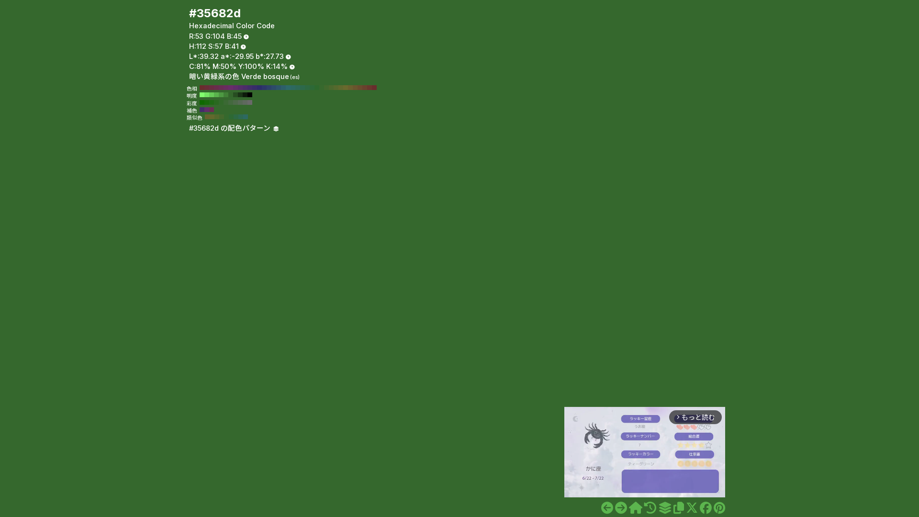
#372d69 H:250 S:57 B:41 (254, 87)
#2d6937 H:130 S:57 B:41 (312, 87)
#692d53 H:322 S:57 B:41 (211, 109)
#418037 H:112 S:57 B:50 (226, 94)
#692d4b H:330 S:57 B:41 (216, 87)
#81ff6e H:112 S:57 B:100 (202, 94)
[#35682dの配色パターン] (665, 508)
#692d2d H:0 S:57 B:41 (374, 87)
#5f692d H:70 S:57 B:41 (340, 87)
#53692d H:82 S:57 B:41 (216, 116)
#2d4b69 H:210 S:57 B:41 (273, 87)
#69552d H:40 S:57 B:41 (355, 87)
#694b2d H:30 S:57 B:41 (360, 87)
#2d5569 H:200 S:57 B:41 (278, 87)
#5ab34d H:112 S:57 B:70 (216, 94)
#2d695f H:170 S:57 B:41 (293, 87)
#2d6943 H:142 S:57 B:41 (236, 116)
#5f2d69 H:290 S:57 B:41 (235, 87)
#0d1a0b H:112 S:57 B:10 (245, 94)
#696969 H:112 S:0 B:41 (249, 102)
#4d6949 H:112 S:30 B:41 (235, 102)
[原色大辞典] (635, 508)
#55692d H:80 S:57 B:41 (336, 87)
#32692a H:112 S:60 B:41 (221, 102)
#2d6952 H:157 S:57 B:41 (240, 116)
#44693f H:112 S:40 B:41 (230, 102)
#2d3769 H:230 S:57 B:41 (264, 87)
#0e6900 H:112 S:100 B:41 (202, 102)
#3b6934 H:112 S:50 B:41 (226, 102)
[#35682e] (621, 508)
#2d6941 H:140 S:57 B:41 (307, 87)
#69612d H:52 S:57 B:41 (207, 116)
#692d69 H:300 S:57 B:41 (230, 87)
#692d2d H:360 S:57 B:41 (202, 87)
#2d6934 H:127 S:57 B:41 (231, 116)
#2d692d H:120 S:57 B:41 (316, 87)
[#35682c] (607, 508)
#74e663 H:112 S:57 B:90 (206, 94)
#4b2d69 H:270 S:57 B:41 (245, 87)
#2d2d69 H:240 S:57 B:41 (259, 87)
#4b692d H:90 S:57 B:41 (331, 87)
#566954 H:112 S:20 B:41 (240, 102)
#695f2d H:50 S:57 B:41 (350, 87)
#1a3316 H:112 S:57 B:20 (240, 94)
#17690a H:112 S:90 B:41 (206, 102)
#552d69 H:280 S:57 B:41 (240, 87)
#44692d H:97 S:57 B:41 (221, 116)
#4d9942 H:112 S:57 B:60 (221, 94)
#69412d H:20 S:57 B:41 (364, 87)
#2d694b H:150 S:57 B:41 (302, 87)
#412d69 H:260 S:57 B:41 (249, 87)
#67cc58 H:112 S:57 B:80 (211, 94)
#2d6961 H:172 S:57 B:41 (245, 116)
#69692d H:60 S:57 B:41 (345, 87)
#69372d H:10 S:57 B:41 (369, 87)
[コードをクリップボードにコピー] (678, 508)
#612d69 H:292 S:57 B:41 (206, 109)
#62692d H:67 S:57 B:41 (212, 116)
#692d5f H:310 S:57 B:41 (226, 87)
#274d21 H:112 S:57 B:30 (235, 94)
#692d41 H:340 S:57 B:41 (211, 87)
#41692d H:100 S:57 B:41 (326, 87)
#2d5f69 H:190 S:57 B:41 (283, 87)
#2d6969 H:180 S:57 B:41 (288, 87)
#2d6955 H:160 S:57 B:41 (297, 87)
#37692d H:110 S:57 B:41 (321, 87)
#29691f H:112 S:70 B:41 (216, 102)
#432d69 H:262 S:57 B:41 (202, 109)
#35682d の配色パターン (230, 128)
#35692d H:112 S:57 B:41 (226, 116)
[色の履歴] (650, 508)
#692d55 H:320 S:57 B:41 (221, 87)
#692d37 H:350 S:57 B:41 (206, 87)
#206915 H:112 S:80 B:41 (211, 102)
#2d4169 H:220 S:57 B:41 (269, 87)
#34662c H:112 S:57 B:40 (230, 94)
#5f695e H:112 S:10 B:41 (245, 102)
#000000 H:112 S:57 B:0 (249, 94)
